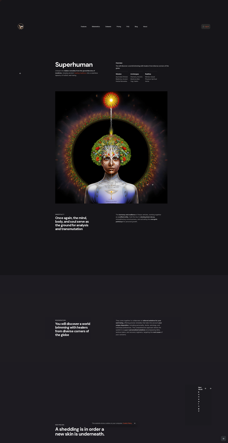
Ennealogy (198, 401)
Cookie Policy (127, 423)
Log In (207, 26)
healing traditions (80, 73)
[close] (135, 423)
